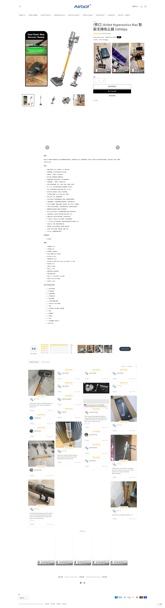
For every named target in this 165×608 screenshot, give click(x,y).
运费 (106, 39)
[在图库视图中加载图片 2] (41, 100)
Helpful (32, 410)
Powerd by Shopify (39, 604)
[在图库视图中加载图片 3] (53, 100)
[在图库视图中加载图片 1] (28, 100)
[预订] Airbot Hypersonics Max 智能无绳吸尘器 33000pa (104, 70)
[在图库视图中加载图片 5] (79, 100)
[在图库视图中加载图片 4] (66, 100)
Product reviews (34, 362)
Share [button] (96, 100)
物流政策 (64, 604)
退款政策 (81, 577)
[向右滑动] (87, 100)
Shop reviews (45, 362)
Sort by (123, 366)
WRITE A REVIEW (125, 349)
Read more (32, 520)
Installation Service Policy (93, 577)
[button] (20, 6)
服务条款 (60, 577)
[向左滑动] (20, 100)
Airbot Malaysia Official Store (28, 604)
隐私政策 (104, 577)
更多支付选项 (112, 95)
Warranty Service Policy (71, 577)
